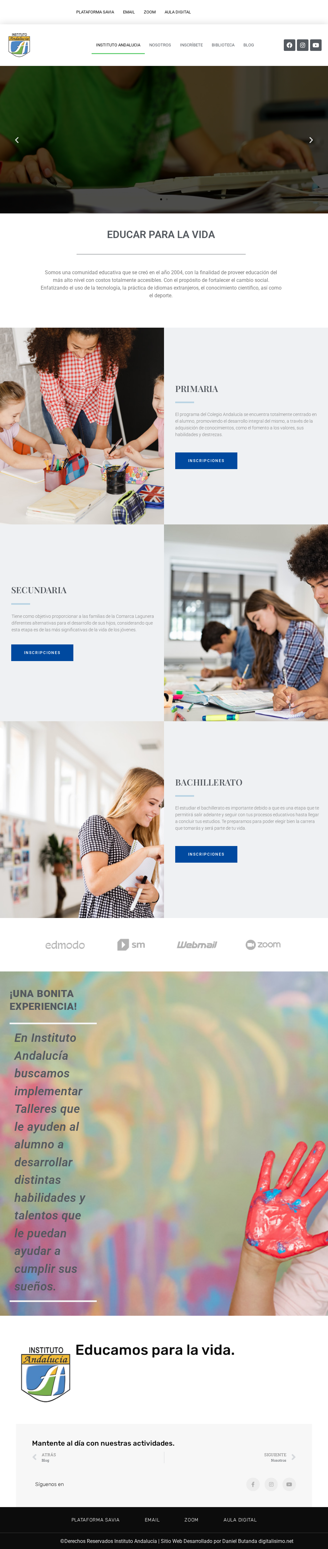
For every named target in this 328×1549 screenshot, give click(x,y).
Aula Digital (178, 12)
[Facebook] (289, 45)
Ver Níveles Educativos (164, 165)
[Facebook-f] (253, 1484)
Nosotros (160, 45)
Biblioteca (223, 45)
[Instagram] (302, 45)
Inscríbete (191, 45)
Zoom (150, 12)
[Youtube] (316, 45)
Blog (248, 45)
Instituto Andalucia (118, 45)
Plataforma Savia (95, 12)
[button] (17, 140)
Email (129, 12)
